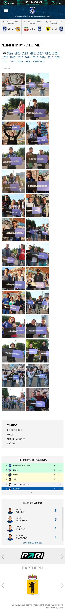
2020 (55, 53)
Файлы (11, 444)
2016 (27, 57)
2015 (35, 57)
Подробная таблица (32, 492)
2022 (40, 53)
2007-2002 (38, 61)
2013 (50, 57)
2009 (20, 61)
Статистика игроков (32, 543)
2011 (5, 61)
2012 (58, 57)
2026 (10, 53)
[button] (3, 556)
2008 (27, 61)
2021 (47, 53)
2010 (12, 61)
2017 (20, 57)
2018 (12, 57)
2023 (32, 53)
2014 (43, 57)
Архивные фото (16, 439)
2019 (5, 57)
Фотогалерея (14, 430)
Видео (10, 435)
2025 (17, 53)
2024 (25, 53)
